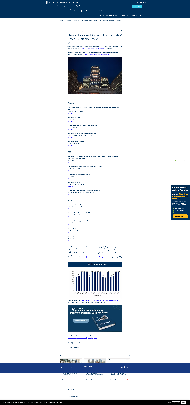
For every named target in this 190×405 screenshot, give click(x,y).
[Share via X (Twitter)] (72, 343)
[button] (128, 20)
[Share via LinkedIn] (75, 343)
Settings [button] (169, 402)
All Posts (62, 20)
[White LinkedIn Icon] (143, 2)
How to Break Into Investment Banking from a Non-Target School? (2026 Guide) (94, 373)
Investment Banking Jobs (73, 20)
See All (128, 355)
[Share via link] (79, 343)
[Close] (188, 402)
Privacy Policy (58, 402)
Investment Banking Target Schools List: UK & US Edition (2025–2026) (70, 373)
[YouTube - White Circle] (138, 2)
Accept (183, 402)
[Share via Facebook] (68, 343)
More (118, 20)
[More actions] (121, 31)
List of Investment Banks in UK (107, 20)
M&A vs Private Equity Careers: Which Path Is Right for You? (119, 373)
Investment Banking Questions (89, 20)
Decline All (176, 402)
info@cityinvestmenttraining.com (134, 15)
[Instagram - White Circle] (141, 2)
